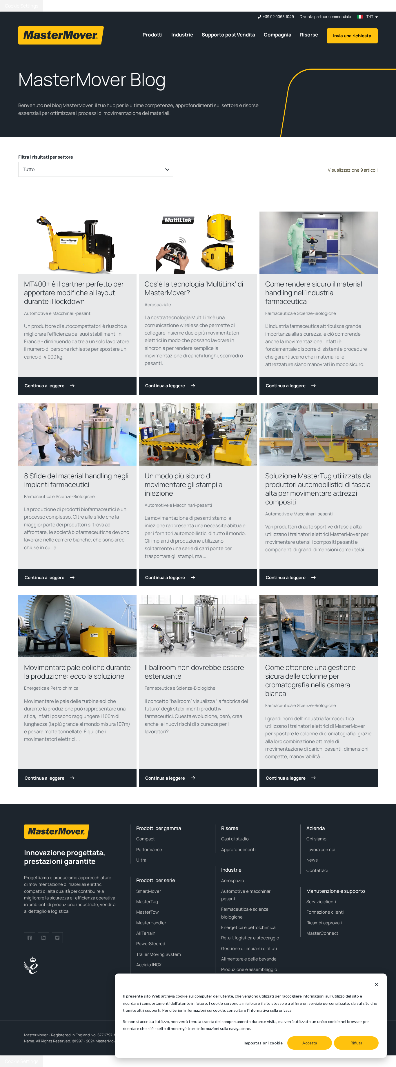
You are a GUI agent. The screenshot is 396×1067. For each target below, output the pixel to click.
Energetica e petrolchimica (248, 927)
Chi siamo (316, 839)
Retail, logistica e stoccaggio (250, 938)
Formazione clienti (325, 912)
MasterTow (147, 912)
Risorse (309, 34)
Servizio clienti (321, 902)
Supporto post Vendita (228, 34)
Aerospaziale (158, 305)
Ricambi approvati (324, 923)
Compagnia (277, 34)
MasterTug (147, 902)
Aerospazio (232, 880)
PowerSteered (150, 944)
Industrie (182, 34)
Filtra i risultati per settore (45, 157)
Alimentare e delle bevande (249, 959)
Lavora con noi (320, 849)
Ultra (141, 860)
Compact (145, 839)
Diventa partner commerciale (325, 16)
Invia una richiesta (352, 36)
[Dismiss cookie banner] (377, 985)
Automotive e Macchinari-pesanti (58, 313)
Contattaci (317, 870)
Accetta (309, 1042)
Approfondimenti (238, 849)
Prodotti (153, 34)
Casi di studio (235, 839)
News (312, 860)
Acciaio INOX (148, 965)
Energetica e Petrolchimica (51, 688)
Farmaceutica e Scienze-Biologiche (300, 313)
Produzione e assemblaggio (249, 969)
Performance (149, 849)
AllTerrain (145, 933)
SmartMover (148, 891)
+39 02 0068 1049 (278, 16)
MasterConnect (322, 933)
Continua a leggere (44, 386)
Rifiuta (356, 1042)
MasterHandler (151, 923)
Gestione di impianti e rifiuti (249, 948)
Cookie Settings (21, 6)
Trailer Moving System (158, 954)
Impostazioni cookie (263, 1042)
